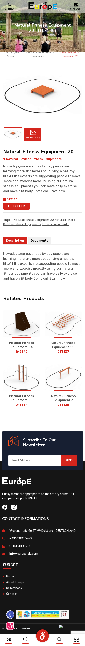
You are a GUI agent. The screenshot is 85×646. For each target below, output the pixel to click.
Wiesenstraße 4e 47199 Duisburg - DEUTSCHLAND (42, 531)
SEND (69, 460)
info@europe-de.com (23, 553)
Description (15, 240)
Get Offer (16, 206)
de (8, 639)
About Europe (15, 582)
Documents (39, 240)
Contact (12, 594)
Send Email (75, 9)
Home (10, 576)
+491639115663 (20, 538)
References (14, 588)
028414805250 (20, 546)
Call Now (9, 9)
